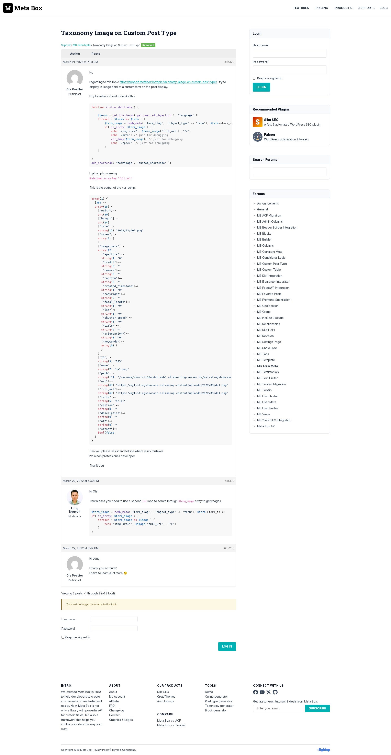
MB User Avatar (267, 396)
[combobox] (289, 171)
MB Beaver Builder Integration (277, 227)
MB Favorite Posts (269, 293)
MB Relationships (268, 324)
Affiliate (114, 701)
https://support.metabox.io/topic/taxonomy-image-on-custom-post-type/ (168, 82)
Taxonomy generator (219, 705)
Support (365, 8)
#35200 (229, 548)
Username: (69, 619)
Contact (114, 715)
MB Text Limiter (267, 378)
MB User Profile (267, 408)
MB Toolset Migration (271, 384)
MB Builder (264, 239)
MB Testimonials (268, 372)
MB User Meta (266, 402)
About (113, 692)
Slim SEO (163, 692)
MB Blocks (264, 233)
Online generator (216, 696)
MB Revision (265, 336)
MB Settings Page (269, 342)
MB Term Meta (81, 45)
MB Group (264, 311)
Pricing (322, 8)
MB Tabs (263, 354)
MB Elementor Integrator (273, 281)
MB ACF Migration (269, 215)
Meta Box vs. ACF (169, 720)
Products (343, 8)
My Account (117, 696)
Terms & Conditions (123, 749)
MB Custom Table (269, 269)
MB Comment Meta (269, 251)
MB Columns (265, 245)
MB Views (263, 414)
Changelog (116, 710)
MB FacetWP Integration (273, 287)
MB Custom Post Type (272, 263)
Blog (384, 8)
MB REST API (266, 330)
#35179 (229, 62)
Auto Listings (165, 701)
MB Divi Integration (269, 275)
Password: (68, 628)
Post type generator (218, 701)
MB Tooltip (264, 390)
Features (301, 8)
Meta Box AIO (266, 426)
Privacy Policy (101, 749)
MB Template (266, 360)
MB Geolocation (268, 305)
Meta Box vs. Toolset (171, 725)
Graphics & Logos (121, 719)
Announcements (268, 203)
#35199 (229, 481)
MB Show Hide (267, 348)
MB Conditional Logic (271, 257)
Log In (227, 646)
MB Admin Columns (270, 221)
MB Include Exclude (270, 318)
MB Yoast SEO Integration (274, 420)
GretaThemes (166, 696)
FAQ (112, 705)
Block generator (216, 710)
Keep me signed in (77, 637)
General (262, 209)
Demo (209, 692)
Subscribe (317, 708)
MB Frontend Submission (273, 299)
